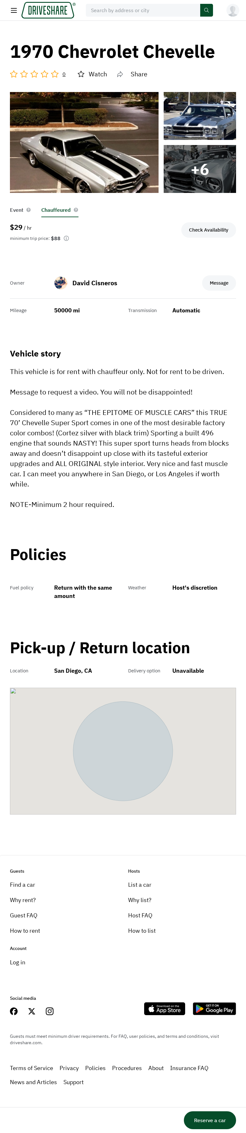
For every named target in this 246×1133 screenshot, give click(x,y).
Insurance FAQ (189, 1068)
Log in (17, 962)
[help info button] (28, 209)
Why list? (140, 900)
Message (219, 283)
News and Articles (33, 1082)
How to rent (25, 930)
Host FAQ (140, 915)
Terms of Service (31, 1068)
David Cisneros (94, 283)
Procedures (127, 1068)
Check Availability (208, 230)
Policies (95, 1068)
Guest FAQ (23, 915)
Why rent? (23, 900)
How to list (142, 930)
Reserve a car (210, 1120)
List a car (140, 884)
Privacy (69, 1068)
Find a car (22, 884)
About (156, 1068)
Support (73, 1082)
